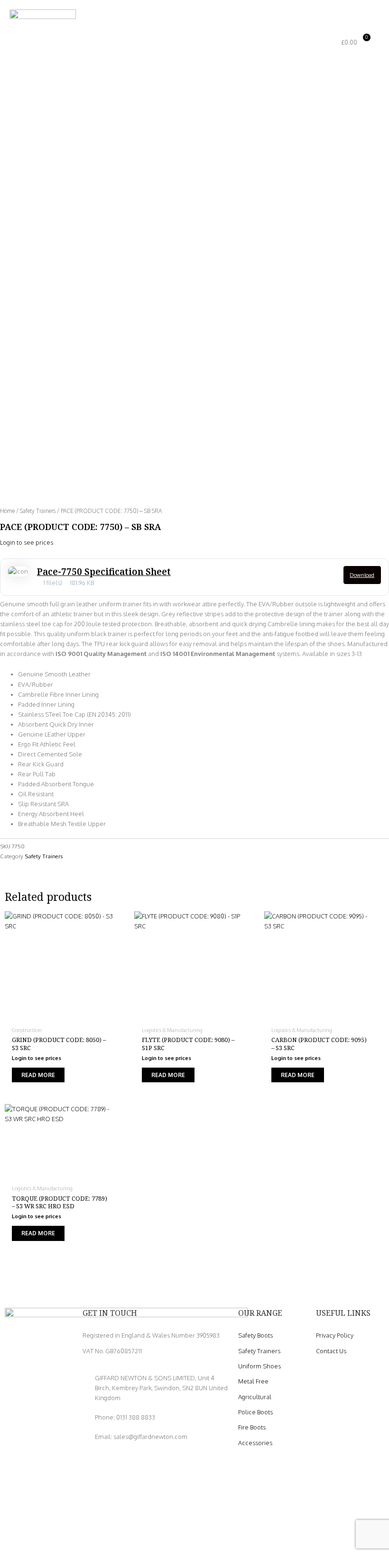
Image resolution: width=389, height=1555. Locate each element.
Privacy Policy (334, 1335)
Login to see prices (26, 542)
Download (362, 575)
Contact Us (331, 1351)
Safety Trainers (38, 510)
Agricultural (254, 1397)
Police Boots (255, 1412)
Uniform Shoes (259, 1366)
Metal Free (253, 1381)
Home (7, 510)
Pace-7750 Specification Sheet (104, 572)
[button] (301, 43)
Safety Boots (255, 1335)
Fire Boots (252, 1427)
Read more (38, 1075)
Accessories (255, 1443)
